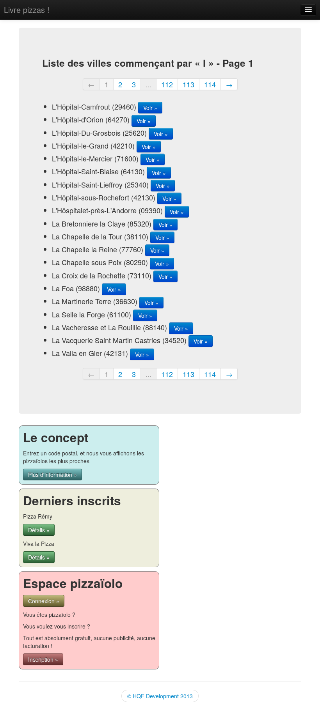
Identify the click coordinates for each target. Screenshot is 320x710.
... (148, 84)
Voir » (150, 108)
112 (167, 84)
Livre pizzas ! (27, 9)
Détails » (39, 530)
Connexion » (43, 601)
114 (210, 84)
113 (188, 84)
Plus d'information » (52, 474)
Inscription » (43, 659)
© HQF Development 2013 (160, 696)
